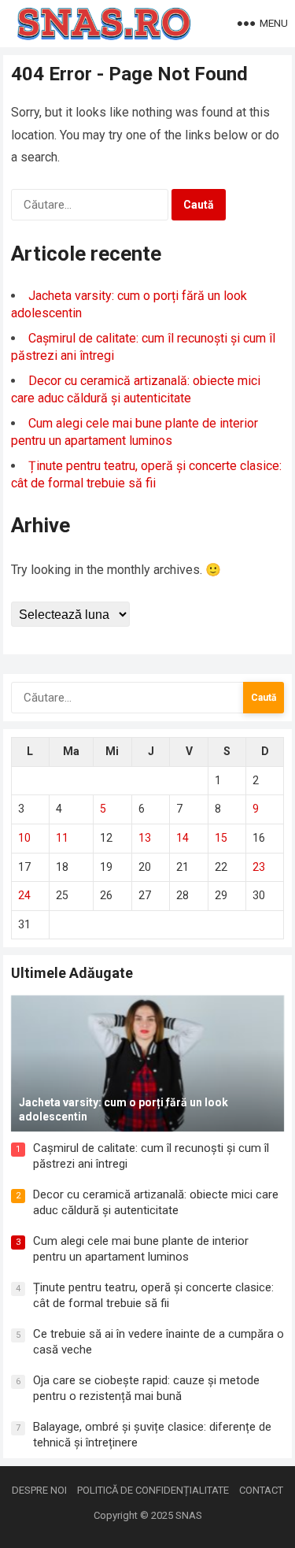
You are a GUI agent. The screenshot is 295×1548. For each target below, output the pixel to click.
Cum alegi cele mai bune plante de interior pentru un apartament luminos (141, 1249)
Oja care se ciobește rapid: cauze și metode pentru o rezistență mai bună (146, 1388)
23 (259, 867)
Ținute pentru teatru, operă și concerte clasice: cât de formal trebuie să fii (153, 1295)
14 (182, 837)
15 (221, 837)
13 (144, 837)
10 (24, 837)
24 (24, 895)
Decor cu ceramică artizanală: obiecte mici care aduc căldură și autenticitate (155, 1202)
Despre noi (39, 1490)
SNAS (188, 1515)
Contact (261, 1490)
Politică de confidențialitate (153, 1490)
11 (62, 837)
